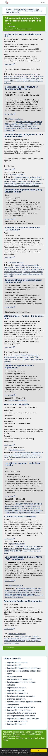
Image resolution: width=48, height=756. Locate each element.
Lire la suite (8, 64)
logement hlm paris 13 (11, 357)
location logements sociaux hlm (19, 595)
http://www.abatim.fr (16, 119)
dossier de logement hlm (17, 721)
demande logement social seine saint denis (27, 593)
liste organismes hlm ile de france (21, 716)
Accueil (6, 732)
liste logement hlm (14, 677)
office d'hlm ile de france (13, 549)
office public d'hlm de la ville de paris (28, 546)
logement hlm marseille (16, 688)
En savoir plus (36, 754)
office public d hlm (12, 551)
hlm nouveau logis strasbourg (19, 679)
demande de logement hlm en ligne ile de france (27, 179)
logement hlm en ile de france (19, 710)
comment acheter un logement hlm (21, 713)
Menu (43, 2)
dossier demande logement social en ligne (22, 508)
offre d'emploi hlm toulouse (22, 452)
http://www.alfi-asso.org (17, 634)
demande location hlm (16, 699)
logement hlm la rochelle (17, 662)
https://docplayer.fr (16, 586)
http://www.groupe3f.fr (17, 174)
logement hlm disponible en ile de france (24, 668)
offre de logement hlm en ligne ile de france (23, 457)
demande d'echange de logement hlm (27, 74)
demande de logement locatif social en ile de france (23, 183)
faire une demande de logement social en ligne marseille (24, 703)
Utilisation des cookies (22, 734)
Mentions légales (17, 732)
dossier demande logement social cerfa (25, 506)
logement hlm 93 (14, 665)
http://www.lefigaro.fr (16, 262)
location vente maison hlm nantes (21, 696)
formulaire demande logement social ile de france (22, 181)
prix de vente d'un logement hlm (23, 125)
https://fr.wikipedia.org (17, 450)
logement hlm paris (26, 357)
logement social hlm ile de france (16, 76)
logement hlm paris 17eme (11, 643)
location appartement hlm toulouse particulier (21, 683)
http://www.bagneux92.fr (18, 400)
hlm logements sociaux (21, 358)
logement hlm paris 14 (33, 641)
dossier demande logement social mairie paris (22, 513)
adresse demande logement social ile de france (21, 186)
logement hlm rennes (16, 691)
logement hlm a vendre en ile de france (23, 719)
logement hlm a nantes (16, 724)
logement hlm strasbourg (17, 693)
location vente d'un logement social (23, 122)
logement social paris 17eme (23, 636)
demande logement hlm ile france (21, 707)
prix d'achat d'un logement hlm (22, 124)
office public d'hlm (31, 548)
